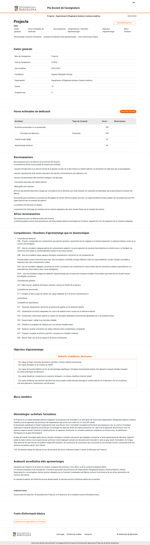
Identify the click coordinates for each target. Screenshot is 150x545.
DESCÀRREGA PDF (124, 23)
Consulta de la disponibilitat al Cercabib (29, 522)
